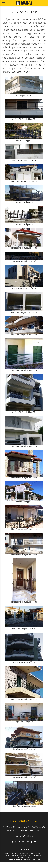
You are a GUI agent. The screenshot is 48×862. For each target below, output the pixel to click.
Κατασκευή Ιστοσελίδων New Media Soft (24, 860)
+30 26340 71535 (32, 830)
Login (20, 849)
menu (3, 3)
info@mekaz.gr (26, 836)
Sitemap (27, 849)
